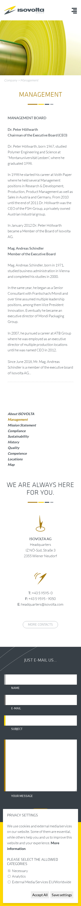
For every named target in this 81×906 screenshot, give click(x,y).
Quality (13, 448)
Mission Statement (22, 425)
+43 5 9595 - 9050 (42, 598)
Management (29, 80)
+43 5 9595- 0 (42, 593)
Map (11, 465)
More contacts (40, 624)
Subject (16, 729)
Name (15, 688)
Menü (74, 11)
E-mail (16, 708)
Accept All (40, 895)
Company (10, 80)
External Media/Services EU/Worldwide (41, 882)
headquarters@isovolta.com (42, 604)
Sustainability (18, 436)
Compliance (17, 431)
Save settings (62, 895)
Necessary (20, 871)
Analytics (19, 876)
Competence (17, 453)
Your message (22, 796)
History (13, 442)
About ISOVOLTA (21, 414)
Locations (15, 459)
